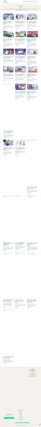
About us (20, 412)
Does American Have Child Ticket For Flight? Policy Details (32, 92)
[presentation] (8, 17)
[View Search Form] (37, 1)
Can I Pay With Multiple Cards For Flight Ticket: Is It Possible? (8, 148)
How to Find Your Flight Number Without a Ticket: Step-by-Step (32, 300)
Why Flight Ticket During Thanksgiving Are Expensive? (7, 243)
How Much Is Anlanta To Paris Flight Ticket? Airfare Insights (8, 22)
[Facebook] (23, 1)
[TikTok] (31, 1)
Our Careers (20, 414)
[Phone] (35, 1)
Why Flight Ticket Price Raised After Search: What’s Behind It (32, 75)
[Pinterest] (27, 1)
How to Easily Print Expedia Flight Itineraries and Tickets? (32, 243)
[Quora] (33, 1)
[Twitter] (24, 1)
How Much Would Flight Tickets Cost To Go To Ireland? (7, 40)
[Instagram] (26, 1)
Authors (20, 411)
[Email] (34, 1)
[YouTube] (28, 1)
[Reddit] (30, 1)
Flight (4, 20)
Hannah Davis (5, 42)
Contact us (20, 413)
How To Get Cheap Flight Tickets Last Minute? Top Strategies (31, 40)
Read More (5, 29)
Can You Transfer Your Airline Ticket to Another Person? (19, 300)
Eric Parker (29, 189)
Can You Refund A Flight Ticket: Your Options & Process (31, 57)
